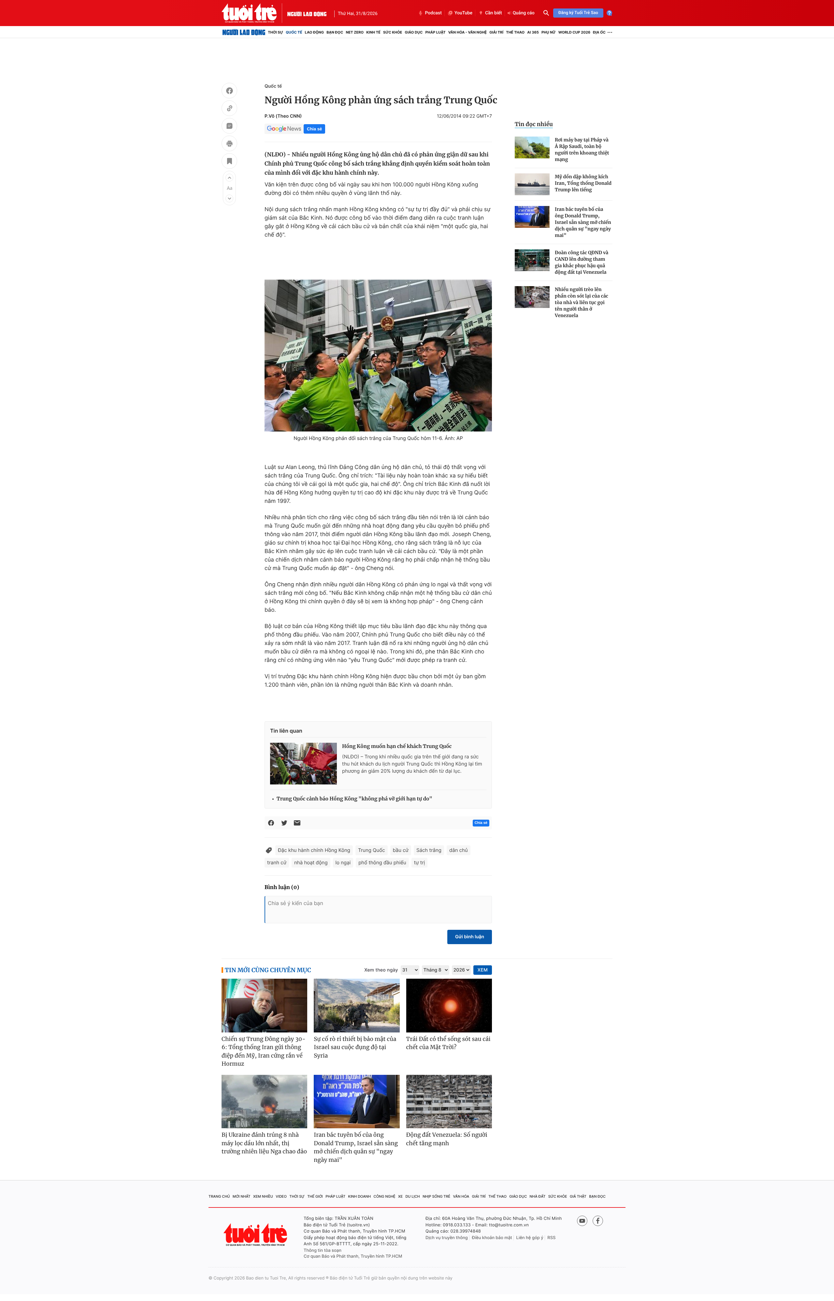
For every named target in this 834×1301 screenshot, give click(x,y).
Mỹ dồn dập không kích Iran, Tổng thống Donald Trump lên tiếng (583, 183)
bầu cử (401, 850)
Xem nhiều (263, 1196)
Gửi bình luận (469, 937)
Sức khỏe (392, 32)
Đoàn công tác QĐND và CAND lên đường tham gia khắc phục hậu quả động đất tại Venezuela (581, 262)
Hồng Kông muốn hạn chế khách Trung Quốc (397, 746)
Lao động (314, 32)
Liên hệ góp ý (529, 1237)
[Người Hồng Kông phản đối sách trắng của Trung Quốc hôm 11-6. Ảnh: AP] (378, 355)
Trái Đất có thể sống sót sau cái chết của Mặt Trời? (448, 1043)
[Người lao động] (306, 13)
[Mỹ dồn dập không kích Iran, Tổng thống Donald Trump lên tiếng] (532, 184)
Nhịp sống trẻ (436, 1196)
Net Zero (355, 32)
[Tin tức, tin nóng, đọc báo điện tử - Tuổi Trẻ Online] (254, 13)
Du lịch (412, 1196)
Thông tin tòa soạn (322, 1250)
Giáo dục (414, 32)
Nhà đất (538, 1196)
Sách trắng (428, 850)
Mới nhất (242, 1196)
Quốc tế (294, 32)
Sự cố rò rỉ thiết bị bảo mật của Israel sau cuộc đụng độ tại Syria (355, 1047)
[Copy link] (229, 109)
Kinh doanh (359, 1196)
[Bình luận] (229, 127)
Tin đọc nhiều (534, 124)
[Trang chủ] (244, 32)
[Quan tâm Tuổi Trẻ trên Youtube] (582, 1221)
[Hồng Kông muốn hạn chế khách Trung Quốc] (303, 763)
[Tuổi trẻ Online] (256, 1234)
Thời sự (275, 32)
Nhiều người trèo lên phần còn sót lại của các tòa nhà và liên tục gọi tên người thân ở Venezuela (581, 302)
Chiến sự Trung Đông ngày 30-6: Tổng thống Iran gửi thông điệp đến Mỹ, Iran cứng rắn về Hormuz (264, 1051)
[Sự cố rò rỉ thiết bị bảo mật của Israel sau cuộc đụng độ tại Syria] (356, 1005)
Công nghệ (384, 1196)
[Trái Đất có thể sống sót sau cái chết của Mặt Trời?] (449, 1005)
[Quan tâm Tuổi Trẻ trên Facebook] (598, 1221)
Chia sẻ (314, 128)
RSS (551, 1237)
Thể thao (515, 32)
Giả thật (578, 1196)
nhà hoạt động (310, 862)
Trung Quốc (371, 850)
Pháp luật (435, 32)
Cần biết (493, 13)
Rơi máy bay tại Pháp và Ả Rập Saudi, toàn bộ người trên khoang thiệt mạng (582, 149)
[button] (229, 178)
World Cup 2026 (574, 32)
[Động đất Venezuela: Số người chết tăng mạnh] (449, 1102)
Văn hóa (461, 1196)
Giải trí (496, 32)
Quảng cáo (524, 13)
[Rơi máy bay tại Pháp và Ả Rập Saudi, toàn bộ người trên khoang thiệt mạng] (532, 147)
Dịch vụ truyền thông (446, 1237)
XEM (483, 970)
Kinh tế (373, 32)
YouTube (463, 13)
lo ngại (343, 862)
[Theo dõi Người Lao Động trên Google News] (284, 129)
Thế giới (315, 1196)
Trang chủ (219, 1196)
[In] (229, 144)
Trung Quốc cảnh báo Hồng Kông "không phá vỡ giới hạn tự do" (354, 799)
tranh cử (276, 862)
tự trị (419, 862)
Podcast (433, 13)
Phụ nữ (548, 32)
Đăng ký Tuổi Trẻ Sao (578, 12)
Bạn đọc (334, 32)
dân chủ (458, 850)
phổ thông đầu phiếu (382, 862)
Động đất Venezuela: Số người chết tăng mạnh (446, 1139)
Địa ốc (599, 32)
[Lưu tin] (229, 162)
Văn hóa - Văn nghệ (467, 32)
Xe (400, 1196)
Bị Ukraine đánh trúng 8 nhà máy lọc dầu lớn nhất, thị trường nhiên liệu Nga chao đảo (264, 1143)
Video (281, 1196)
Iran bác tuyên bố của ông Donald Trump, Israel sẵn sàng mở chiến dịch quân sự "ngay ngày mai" (583, 222)
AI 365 (533, 32)
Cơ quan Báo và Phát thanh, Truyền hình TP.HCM (353, 1256)
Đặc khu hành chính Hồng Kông (314, 850)
